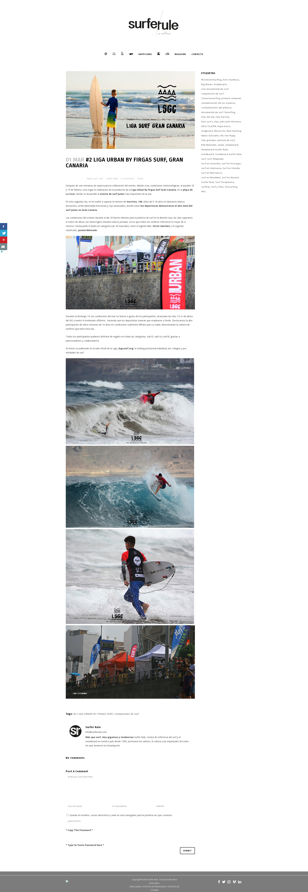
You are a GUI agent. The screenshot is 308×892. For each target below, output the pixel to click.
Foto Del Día (222, 116)
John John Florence (230, 121)
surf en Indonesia (211, 168)
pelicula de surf (226, 140)
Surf (101, 178)
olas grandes (208, 140)
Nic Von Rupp (228, 135)
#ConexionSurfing (211, 79)
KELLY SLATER (208, 126)
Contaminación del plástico (216, 107)
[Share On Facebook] (3, 226)
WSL (203, 191)
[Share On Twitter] (3, 233)
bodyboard (220, 84)
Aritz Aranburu (231, 79)
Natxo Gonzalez (210, 135)
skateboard (231, 144)
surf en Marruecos (211, 172)
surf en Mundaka (211, 177)
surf (203, 158)
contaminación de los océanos (218, 102)
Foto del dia (207, 116)
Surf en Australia (210, 163)
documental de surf (212, 112)
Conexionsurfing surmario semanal (221, 98)
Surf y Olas (217, 186)
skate (221, 144)
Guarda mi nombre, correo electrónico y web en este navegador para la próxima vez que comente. (121, 815)
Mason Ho (219, 130)
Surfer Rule (112, 178)
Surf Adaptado (215, 158)
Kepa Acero (224, 126)
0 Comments (127, 178)
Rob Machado (209, 144)
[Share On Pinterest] (3, 240)
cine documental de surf (215, 89)
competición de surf (212, 93)
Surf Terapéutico (224, 182)
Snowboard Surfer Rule (228, 154)
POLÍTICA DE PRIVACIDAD (154, 886)
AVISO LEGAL (135, 886)
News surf (92, 178)
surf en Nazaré (230, 177)
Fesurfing (230, 112)
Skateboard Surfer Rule (214, 149)
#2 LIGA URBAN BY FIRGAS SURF (93, 713)
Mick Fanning (234, 130)
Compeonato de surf (126, 713)
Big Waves (207, 84)
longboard (207, 130)
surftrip (205, 186)
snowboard (207, 154)
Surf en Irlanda (231, 168)
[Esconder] (1, 252)
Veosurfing (231, 186)
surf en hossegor (231, 163)
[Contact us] (3, 246)
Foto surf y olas (210, 121)
